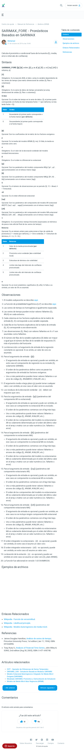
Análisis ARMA (43, 24)
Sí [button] (24, 722)
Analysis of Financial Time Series (30, 648)
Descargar (40, 743)
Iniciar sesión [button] (72, 5)
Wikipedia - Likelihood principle (17, 623)
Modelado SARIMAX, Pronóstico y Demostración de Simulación (31, 679)
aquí (36, 300)
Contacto (61, 743)
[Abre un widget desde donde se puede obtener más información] (9, 746)
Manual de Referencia (26, 24)
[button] (61, 5)
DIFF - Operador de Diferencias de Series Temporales (27, 669)
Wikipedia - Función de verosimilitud (19, 619)
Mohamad (11, 41)
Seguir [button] (55, 42)
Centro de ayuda (8, 24)
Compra (51, 743)
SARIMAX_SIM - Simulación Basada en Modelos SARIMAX (29, 672)
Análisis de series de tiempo (38, 638)
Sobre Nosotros (26, 743)
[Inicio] (12, 5)
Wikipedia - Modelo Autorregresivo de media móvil (25, 627)
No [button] (39, 722)
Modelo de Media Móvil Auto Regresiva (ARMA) (25, 681)
